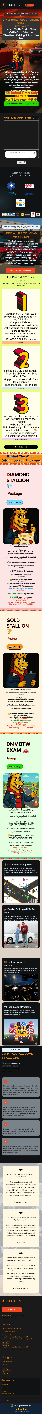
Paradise (24, 1339)
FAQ (3, 1372)
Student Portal (6, 1370)
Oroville (30, 1339)
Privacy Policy (6, 1401)
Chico (19, 1339)
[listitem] (21, 1087)
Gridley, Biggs (6, 1341)
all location (5, 1343)
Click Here (23, 319)
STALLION (14, 1301)
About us (5, 1364)
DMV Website (21, 388)
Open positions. (7, 1315)
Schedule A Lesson (21, 439)
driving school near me (12, 1317)
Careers (4, 1368)
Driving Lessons (7, 1361)
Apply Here (21, 342)
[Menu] (37, 5)
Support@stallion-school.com (11, 1328)
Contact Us (5, 1374)
